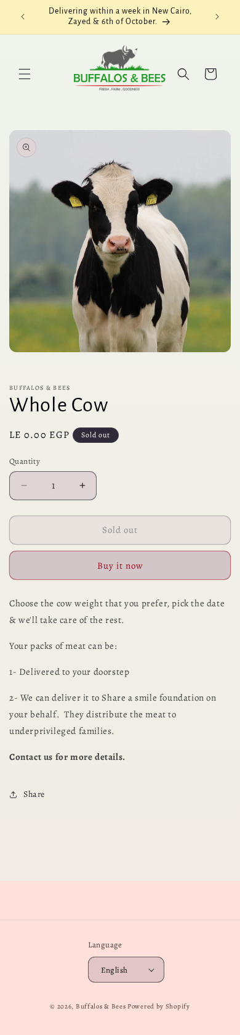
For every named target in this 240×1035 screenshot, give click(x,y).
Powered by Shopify (158, 1006)
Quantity (24, 461)
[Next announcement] (217, 16)
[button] (24, 74)
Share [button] (34, 794)
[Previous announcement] (22, 16)
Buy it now (120, 565)
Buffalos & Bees (101, 1006)
